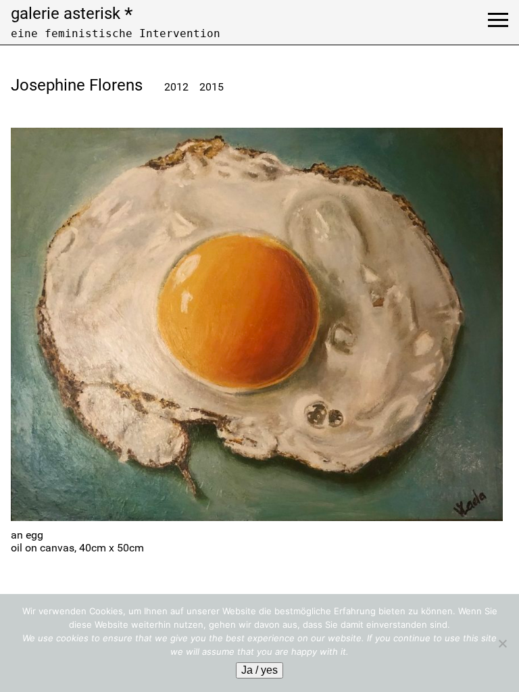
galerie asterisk (71, 13)
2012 (176, 86)
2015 (211, 86)
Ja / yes (259, 670)
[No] (502, 643)
